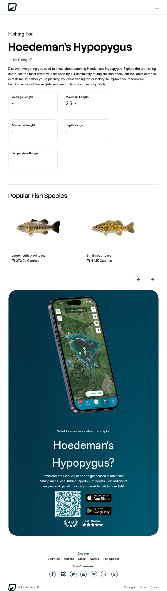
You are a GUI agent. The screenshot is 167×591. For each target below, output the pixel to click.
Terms (142, 587)
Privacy (154, 587)
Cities (82, 559)
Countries (54, 559)
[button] (138, 279)
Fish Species (111, 559)
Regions (69, 559)
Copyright (129, 587)
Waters (94, 559)
